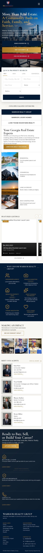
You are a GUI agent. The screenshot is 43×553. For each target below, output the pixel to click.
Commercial (26, 530)
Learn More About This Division (16, 146)
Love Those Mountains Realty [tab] (21, 123)
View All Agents (34, 361)
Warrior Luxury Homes (29, 524)
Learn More (6, 467)
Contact (5, 544)
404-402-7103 (17, 370)
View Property (18, 258)
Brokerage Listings (8, 528)
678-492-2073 (17, 418)
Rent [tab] (14, 73)
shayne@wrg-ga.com (20, 404)
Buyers (5, 532)
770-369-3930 (17, 386)
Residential (26, 528)
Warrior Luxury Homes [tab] (21, 117)
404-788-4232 (18, 402)
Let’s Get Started (10, 446)
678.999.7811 (28, 539)
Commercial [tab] (35, 73)
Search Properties (20, 43)
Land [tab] (23, 73)
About (4, 540)
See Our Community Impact (12, 333)
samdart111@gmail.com (20, 372)
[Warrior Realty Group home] (11, 4)
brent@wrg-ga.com (19, 420)
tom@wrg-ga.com (19, 388)
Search (21, 97)
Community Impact (8, 538)
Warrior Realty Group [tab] (21, 112)
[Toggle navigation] (39, 4)
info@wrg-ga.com (30, 541)
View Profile (18, 374)
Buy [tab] (5, 73)
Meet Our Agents (20, 50)
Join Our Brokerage (20, 56)
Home (4, 524)
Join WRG (5, 542)
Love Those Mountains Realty (31, 526)
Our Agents (6, 530)
